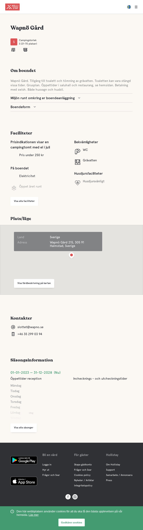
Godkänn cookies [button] (71, 522)
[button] (71, 256)
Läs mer (34, 514)
